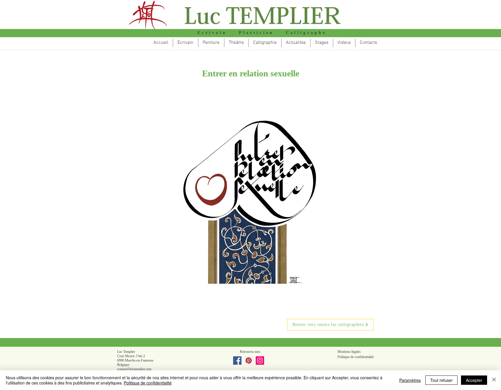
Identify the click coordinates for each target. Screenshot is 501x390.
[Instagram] (260, 360)
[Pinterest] (248, 360)
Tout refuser (441, 380)
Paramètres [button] (410, 380)
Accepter (474, 380)
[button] (236, 43)
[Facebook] (237, 360)
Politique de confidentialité (148, 383)
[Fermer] (494, 380)
